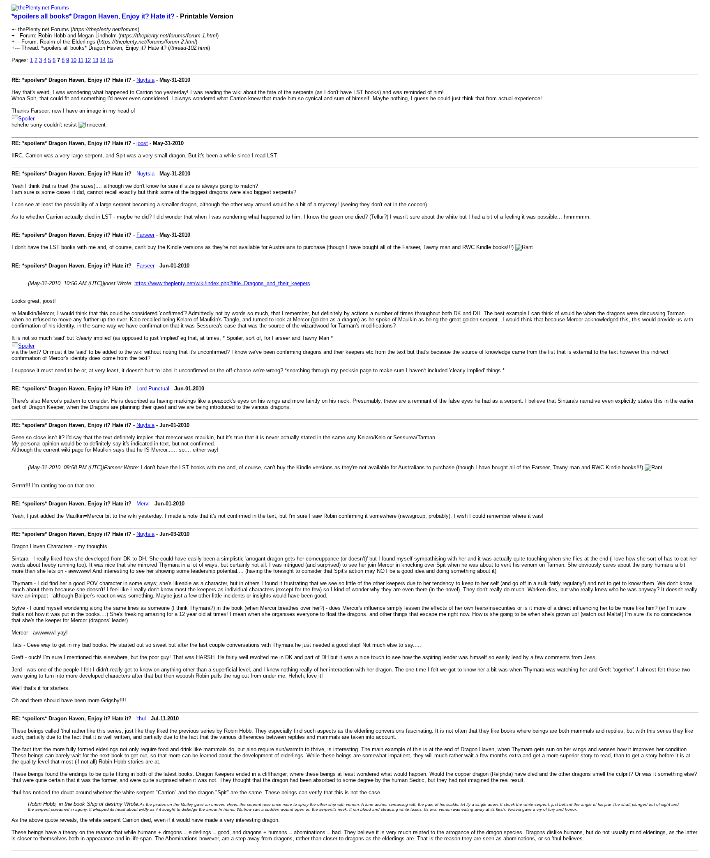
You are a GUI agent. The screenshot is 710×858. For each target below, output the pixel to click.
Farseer (145, 235)
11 (80, 60)
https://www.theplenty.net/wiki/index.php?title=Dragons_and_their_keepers (222, 283)
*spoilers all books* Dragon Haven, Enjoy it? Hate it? (93, 16)
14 (103, 60)
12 (88, 60)
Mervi (143, 504)
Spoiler (26, 118)
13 (95, 60)
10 (73, 60)
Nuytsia (145, 80)
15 (110, 60)
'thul (141, 718)
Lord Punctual (152, 388)
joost (142, 143)
